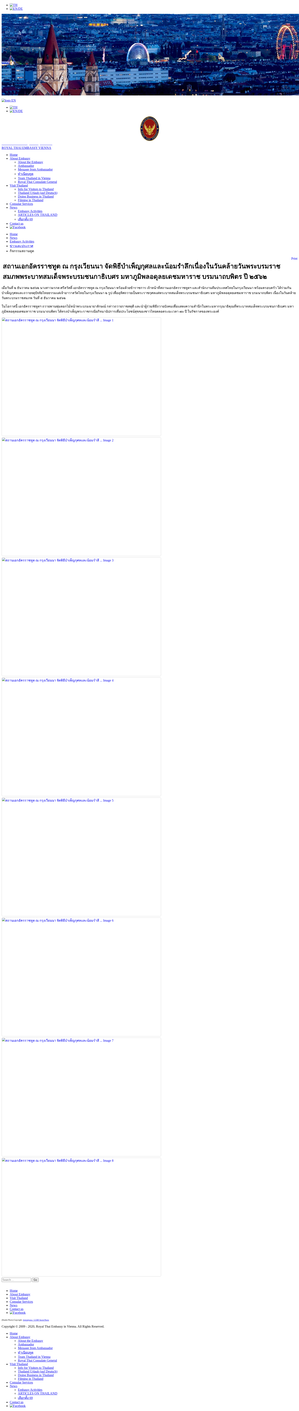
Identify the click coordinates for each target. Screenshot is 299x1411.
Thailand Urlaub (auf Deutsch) (37, 193)
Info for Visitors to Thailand (36, 189)
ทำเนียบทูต (25, 174)
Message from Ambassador (35, 169)
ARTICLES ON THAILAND (37, 215)
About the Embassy (30, 162)
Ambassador (26, 165)
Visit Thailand (19, 185)
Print (294, 258)
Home (14, 154)
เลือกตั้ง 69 (25, 219)
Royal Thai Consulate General (37, 182)
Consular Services (21, 204)
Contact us (16, 223)
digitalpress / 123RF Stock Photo (36, 1320)
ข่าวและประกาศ (21, 246)
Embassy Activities (30, 211)
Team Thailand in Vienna (34, 178)
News (13, 207)
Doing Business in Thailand (36, 196)
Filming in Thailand (30, 200)
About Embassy (20, 158)
